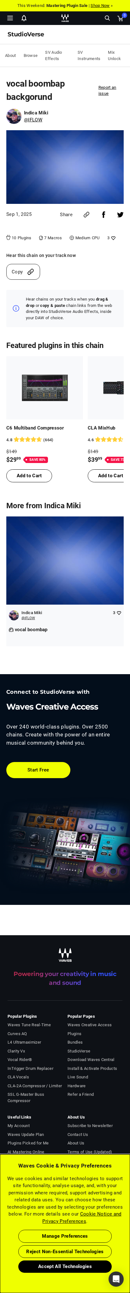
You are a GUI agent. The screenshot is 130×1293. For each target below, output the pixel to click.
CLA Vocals (18, 1077)
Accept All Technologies (65, 1266)
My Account (19, 1125)
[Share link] (86, 214)
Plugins (74, 1033)
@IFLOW (33, 120)
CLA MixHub (101, 428)
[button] (116, 1279)
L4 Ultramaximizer (24, 1042)
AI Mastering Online (26, 1152)
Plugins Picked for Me (28, 1143)
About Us (76, 1143)
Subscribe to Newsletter (90, 1125)
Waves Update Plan (26, 1134)
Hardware (77, 1085)
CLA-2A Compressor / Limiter (35, 1085)
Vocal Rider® (20, 1059)
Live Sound (78, 1077)
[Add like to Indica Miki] (118, 612)
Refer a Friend (81, 1094)
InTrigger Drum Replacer (30, 1068)
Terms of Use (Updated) (90, 1152)
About (10, 55)
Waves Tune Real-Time (29, 1024)
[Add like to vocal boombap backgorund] (112, 237)
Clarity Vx (16, 1051)
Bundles (75, 1042)
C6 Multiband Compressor (35, 428)
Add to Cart (29, 476)
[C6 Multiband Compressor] (44, 387)
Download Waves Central (91, 1059)
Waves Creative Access (90, 1024)
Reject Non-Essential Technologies (65, 1251)
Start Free (38, 770)
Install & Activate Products (92, 1068)
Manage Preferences (65, 1236)
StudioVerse (79, 1051)
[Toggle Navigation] (10, 18)
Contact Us (78, 1134)
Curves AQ (17, 1033)
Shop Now (100, 5)
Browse (31, 55)
